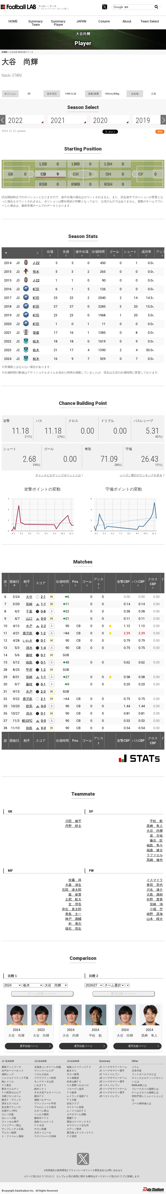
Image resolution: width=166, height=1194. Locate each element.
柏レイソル (8, 1081)
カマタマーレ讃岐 (76, 1114)
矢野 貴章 (155, 899)
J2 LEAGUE (40, 1061)
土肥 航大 (73, 899)
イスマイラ (155, 880)
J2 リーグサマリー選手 (112, 1081)
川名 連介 (155, 890)
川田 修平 (73, 821)
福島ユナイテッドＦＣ (79, 1067)
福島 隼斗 (155, 845)
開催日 (14, 582)
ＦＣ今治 (39, 1125)
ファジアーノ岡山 (11, 1125)
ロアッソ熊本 (74, 1129)
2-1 (43, 597)
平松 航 (156, 821)
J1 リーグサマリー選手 (112, 1070)
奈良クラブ (73, 1103)
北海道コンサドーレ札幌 (47, 1067)
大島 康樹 (155, 894)
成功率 (146, 252)
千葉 (29, 611)
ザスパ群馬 (73, 1074)
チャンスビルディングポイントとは (58, 475)
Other (135, 1061)
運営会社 (99, 1170)
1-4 (43, 648)
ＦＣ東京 (6, 1085)
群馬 (29, 706)
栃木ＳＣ (72, 1070)
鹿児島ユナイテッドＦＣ (80, 1132)
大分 (29, 597)
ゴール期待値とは (141, 1103)
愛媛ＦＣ (72, 1118)
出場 (50, 252)
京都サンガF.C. (10, 1110)
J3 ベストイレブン (109, 1096)
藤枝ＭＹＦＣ (41, 1118)
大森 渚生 (73, 885)
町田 (36, 289)
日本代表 (137, 1070)
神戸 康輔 (73, 919)
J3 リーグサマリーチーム (113, 1088)
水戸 (29, 626)
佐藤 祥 (74, 880)
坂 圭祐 (156, 836)
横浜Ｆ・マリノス (11, 1099)
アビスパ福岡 (9, 1132)
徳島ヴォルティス (44, 1121)
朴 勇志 (74, 924)
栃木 (36, 341)
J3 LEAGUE (73, 1061)
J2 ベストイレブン (109, 1085)
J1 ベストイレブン (109, 1074)
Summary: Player (58, 23)
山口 (29, 619)
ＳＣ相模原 (73, 1078)
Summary (104, 1061)
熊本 (36, 272)
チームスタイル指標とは (145, 1092)
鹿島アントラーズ (11, 1067)
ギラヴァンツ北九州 (78, 1125)
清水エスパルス (10, 1103)
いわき (27, 640)
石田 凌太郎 (71, 890)
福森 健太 (155, 850)
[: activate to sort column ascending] (14, 253)
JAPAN (81, 21)
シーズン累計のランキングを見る (141, 475)
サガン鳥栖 (40, 1129)
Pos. (75, 582)
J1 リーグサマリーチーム (113, 1067)
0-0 (43, 619)
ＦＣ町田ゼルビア (11, 1092)
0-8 (43, 611)
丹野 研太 (73, 826)
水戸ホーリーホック (12, 1070)
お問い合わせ (113, 1170)
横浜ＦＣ (39, 1096)
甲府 (29, 670)
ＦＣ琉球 (72, 1136)
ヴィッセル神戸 (10, 1121)
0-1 (43, 640)
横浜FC (27, 721)
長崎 (29, 604)
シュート (130, 252)
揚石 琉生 (73, 928)
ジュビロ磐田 (41, 1114)
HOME (13, 21)
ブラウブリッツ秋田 (45, 1078)
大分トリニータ (42, 1132)
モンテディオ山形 (44, 1081)
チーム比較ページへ (42, 993)
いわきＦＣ (40, 1085)
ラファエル (155, 855)
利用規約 (50, 1170)
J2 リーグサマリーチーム (113, 1078)
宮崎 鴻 (156, 904)
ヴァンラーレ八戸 (44, 1070)
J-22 (36, 263)
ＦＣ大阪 (72, 1099)
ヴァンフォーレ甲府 (45, 1103)
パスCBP (138, 582)
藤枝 (29, 655)
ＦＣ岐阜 (72, 1092)
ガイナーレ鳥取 (75, 1107)
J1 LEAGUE (8, 1061)
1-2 (43, 633)
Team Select (149, 21)
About (126, 21)
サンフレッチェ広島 (12, 1129)
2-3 (43, 692)
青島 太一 (73, 914)
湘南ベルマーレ (42, 1099)
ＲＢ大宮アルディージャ (47, 1092)
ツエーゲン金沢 (75, 1088)
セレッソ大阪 (9, 1118)
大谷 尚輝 (155, 831)
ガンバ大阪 (8, 1114)
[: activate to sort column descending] (6, 253)
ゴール (114, 252)
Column (104, 21)
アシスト (98, 581)
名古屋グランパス (11, 1107)
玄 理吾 (74, 904)
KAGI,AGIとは (139, 1085)
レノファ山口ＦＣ (76, 1110)
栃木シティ (40, 1088)
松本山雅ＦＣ (74, 1081)
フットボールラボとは (144, 1074)
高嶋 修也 (155, 860)
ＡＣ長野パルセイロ (78, 1085)
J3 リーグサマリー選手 (112, 1092)
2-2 (43, 626)
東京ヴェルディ (10, 1088)
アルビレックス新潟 (45, 1107)
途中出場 (82, 252)
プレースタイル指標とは (145, 1088)
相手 (26, 582)
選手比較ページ (29, 1046)
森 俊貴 (74, 894)
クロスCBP (153, 581)
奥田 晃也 (155, 885)
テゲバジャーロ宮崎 (45, 1136)
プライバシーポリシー (80, 1170)
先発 (66, 252)
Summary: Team (35, 23)
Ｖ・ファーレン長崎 (12, 1136)
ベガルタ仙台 (41, 1074)
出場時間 (98, 252)
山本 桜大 (155, 919)
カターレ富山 (41, 1110)
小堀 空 (156, 909)
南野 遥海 (155, 914)
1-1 (43, 604)
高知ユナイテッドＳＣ (79, 1121)
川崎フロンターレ (11, 1096)
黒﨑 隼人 (155, 826)
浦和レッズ (8, 1074)
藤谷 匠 (156, 840)
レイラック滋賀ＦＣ (78, 1096)
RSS (159, 131)
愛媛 (36, 333)
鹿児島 (27, 633)
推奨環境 (62, 1170)
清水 (29, 648)
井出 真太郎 (71, 909)
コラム (135, 1067)
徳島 (29, 662)
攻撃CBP (123, 582)
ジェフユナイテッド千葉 (15, 1078)
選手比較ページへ (124, 993)
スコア (41, 583)
